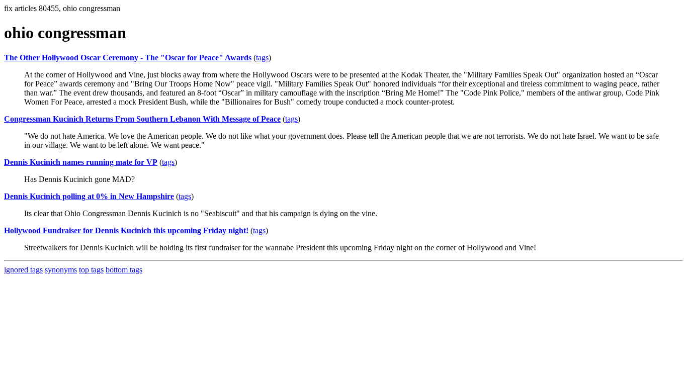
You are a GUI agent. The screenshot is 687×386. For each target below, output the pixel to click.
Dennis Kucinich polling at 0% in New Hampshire (89, 196)
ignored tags (23, 269)
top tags (91, 269)
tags (262, 57)
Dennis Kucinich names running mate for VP (80, 162)
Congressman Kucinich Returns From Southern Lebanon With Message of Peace (142, 119)
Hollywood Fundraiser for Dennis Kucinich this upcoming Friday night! (126, 230)
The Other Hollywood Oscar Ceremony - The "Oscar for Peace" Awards (127, 57)
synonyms (61, 269)
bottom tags (124, 269)
